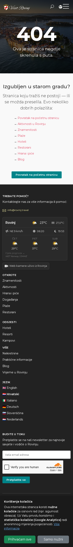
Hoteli (22, 141)
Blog (21, 159)
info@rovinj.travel (18, 210)
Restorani (24, 147)
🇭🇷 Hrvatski (10, 394)
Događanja (10, 299)
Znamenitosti (27, 130)
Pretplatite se (16, 479)
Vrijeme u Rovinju (14, 372)
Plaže (21, 136)
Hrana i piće (26, 153)
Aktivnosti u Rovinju (32, 124)
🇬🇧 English (9, 388)
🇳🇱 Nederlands (12, 419)
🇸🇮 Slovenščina (12, 413)
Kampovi (8, 340)
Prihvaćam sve (19, 539)
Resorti (7, 334)
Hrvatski (61, 7)
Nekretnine (10, 353)
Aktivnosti (9, 287)
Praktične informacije (17, 360)
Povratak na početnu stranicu (38, 118)
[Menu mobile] (66, 7)
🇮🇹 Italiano (9, 400)
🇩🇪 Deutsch (10, 407)
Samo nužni (53, 539)
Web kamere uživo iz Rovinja (28, 265)
